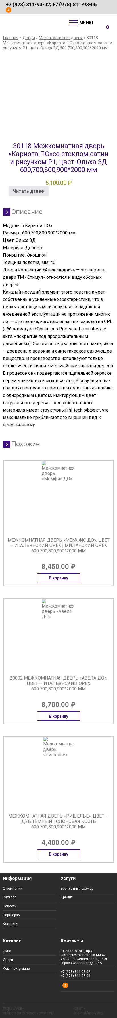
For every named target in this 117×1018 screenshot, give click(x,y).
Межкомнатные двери (61, 37)
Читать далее (28, 191)
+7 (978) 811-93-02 (28, 4)
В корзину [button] (58, 578)
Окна (7, 951)
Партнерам (11, 915)
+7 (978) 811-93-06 (74, 4)
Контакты (10, 924)
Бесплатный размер (77, 889)
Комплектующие (16, 969)
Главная (10, 37)
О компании (12, 889)
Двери (28, 37)
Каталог (9, 897)
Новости (9, 906)
